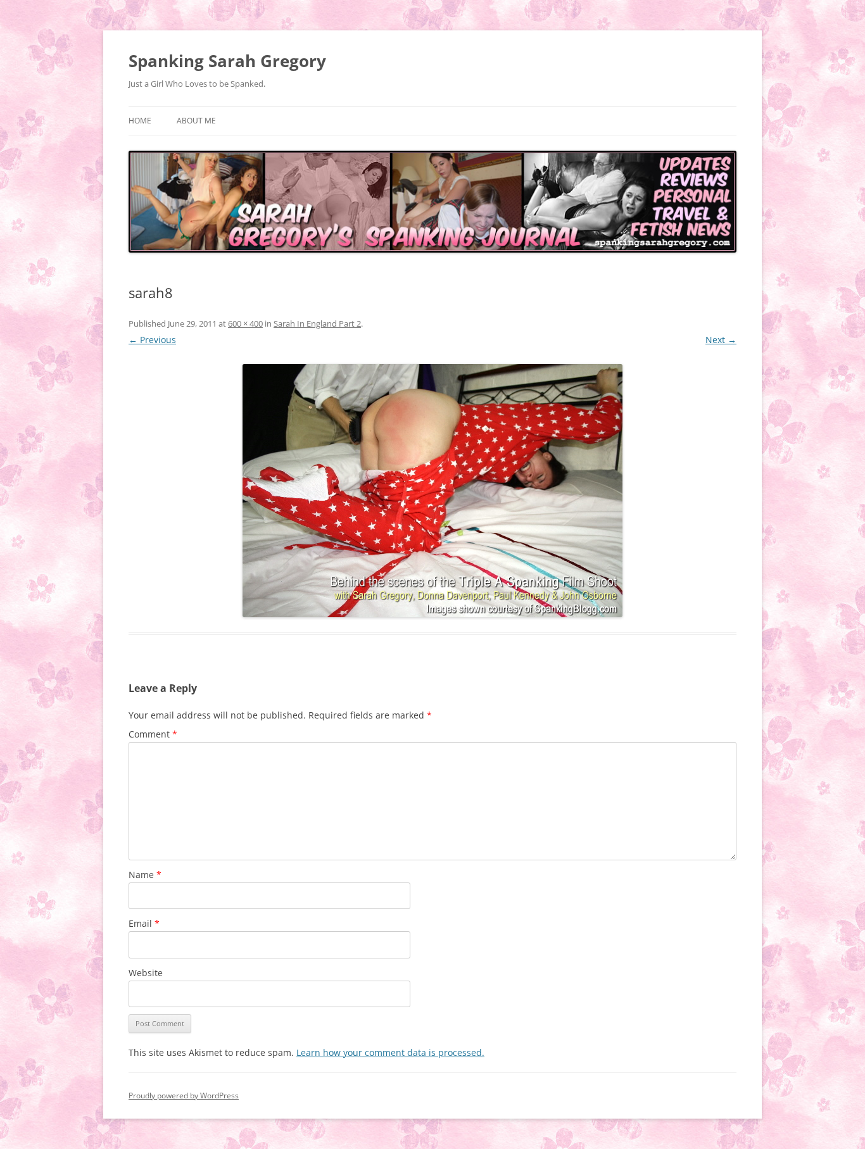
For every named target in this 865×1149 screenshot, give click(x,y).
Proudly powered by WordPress (184, 1095)
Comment (153, 734)
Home (140, 120)
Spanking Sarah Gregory (227, 60)
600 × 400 (245, 323)
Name (145, 875)
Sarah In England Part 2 (317, 323)
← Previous (152, 340)
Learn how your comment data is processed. (390, 1052)
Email (144, 923)
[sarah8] (432, 490)
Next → (720, 340)
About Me (196, 120)
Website (146, 973)
